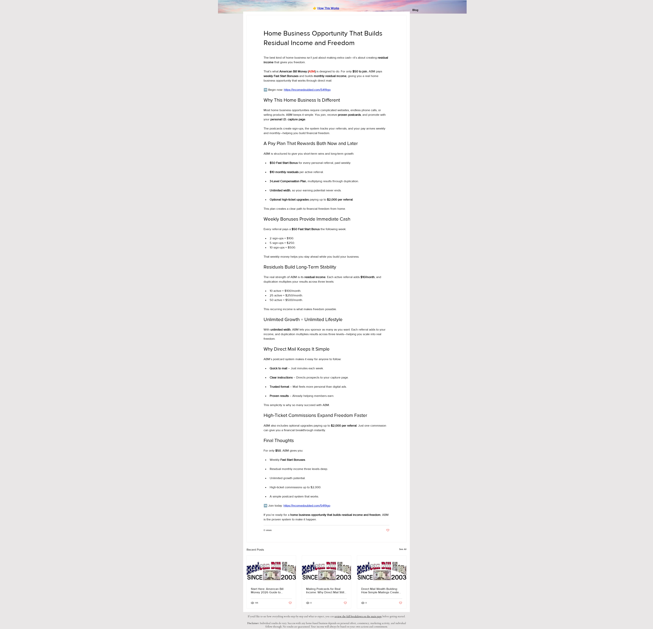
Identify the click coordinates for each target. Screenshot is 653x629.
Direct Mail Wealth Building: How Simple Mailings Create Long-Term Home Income (380, 590)
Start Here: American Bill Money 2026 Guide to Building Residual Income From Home (267, 590)
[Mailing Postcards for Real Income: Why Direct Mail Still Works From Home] (326, 569)
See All (402, 549)
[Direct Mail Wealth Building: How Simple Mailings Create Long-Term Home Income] (381, 569)
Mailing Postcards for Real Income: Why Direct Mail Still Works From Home (325, 590)
